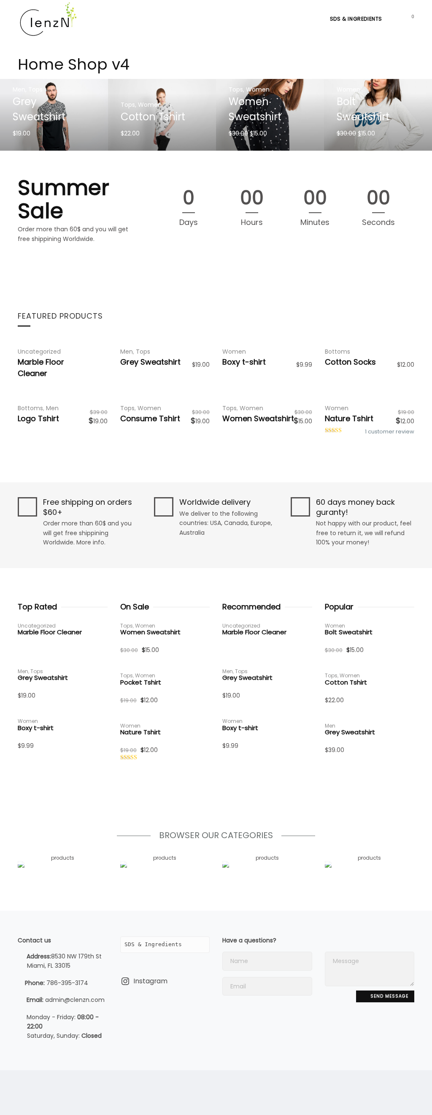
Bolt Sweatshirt (349, 632)
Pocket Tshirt (140, 682)
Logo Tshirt (38, 418)
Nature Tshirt (349, 418)
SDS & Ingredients (356, 18)
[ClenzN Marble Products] (47, 19)
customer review (389, 432)
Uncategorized (39, 351)
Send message (388, 996)
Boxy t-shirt (244, 362)
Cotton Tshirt (153, 117)
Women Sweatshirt (258, 418)
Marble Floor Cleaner (50, 632)
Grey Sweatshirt (150, 362)
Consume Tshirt (150, 418)
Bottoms (337, 351)
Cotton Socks (350, 362)
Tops (35, 89)
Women (150, 104)
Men (19, 89)
